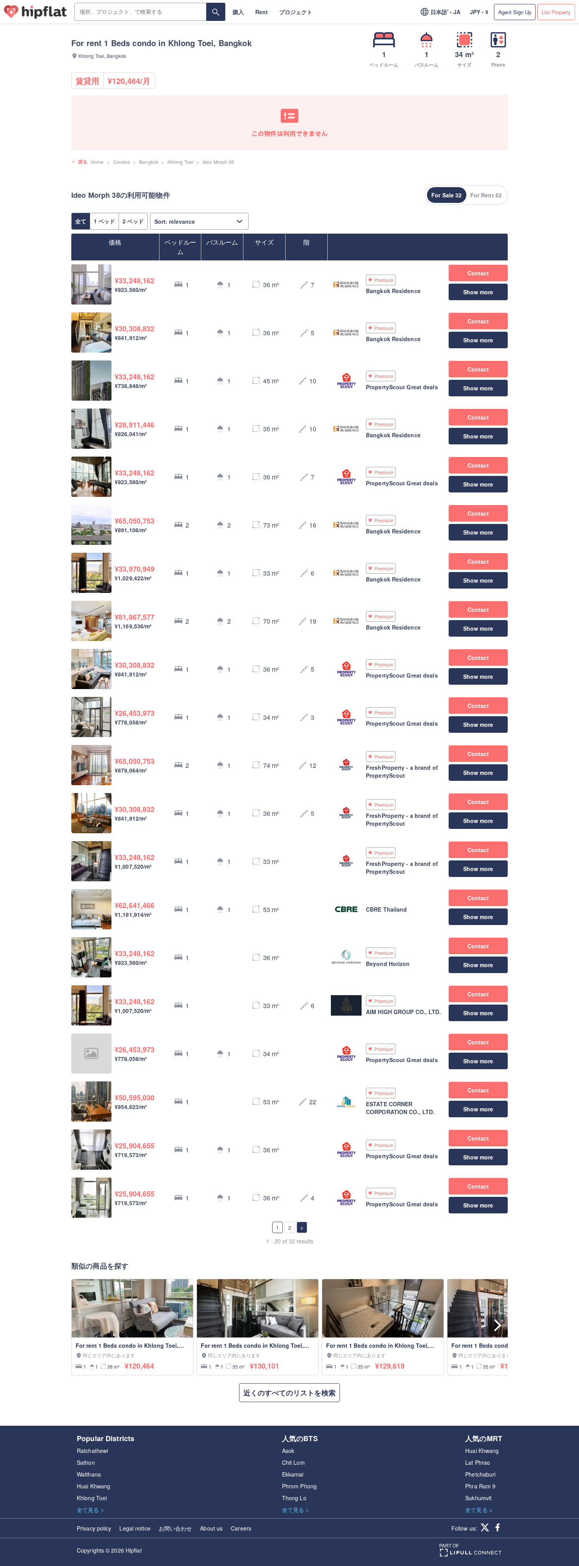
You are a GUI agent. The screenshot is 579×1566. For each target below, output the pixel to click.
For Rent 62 (486, 195)
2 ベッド (133, 221)
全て (80, 221)
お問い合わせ (175, 1528)
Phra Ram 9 (480, 1486)
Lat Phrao (477, 1462)
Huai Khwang (93, 1486)
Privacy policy (94, 1528)
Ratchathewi (92, 1451)
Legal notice (134, 1528)
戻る (82, 161)
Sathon (86, 1462)
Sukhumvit (478, 1498)
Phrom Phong (299, 1486)
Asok (288, 1451)
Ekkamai (293, 1474)
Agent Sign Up (514, 12)
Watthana (89, 1474)
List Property (556, 12)
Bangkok (148, 161)
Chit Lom (293, 1462)
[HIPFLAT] (35, 12)
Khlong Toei (180, 161)
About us (211, 1528)
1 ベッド (104, 221)
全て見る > (90, 1510)
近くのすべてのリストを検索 (289, 1393)
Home (97, 161)
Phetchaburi (480, 1474)
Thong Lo (294, 1498)
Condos (121, 161)
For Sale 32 (446, 195)
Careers (241, 1528)
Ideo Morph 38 (218, 161)
